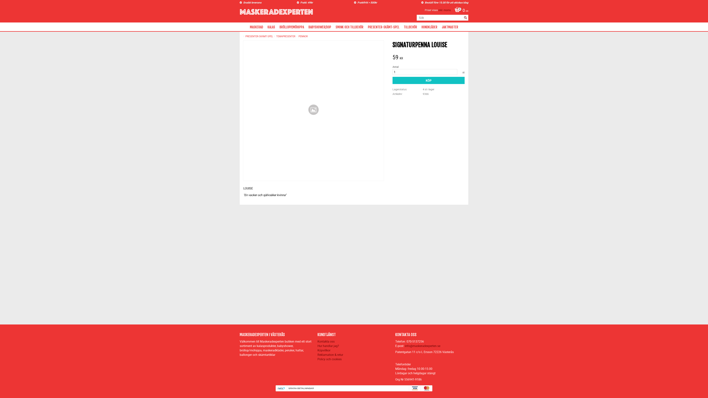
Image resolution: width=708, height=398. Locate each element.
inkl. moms (444, 10)
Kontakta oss (326, 341)
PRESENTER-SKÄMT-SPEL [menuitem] (383, 27)
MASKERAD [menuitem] (256, 27)
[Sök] (465, 17)
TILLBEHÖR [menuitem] (410, 27)
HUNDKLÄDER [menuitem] (429, 27)
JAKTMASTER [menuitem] (450, 27)
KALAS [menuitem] (271, 27)
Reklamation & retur (330, 355)
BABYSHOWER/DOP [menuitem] (319, 27)
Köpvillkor (323, 350)
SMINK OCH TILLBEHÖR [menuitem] (349, 27)
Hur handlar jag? (328, 346)
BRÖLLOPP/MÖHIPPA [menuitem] (292, 27)
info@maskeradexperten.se (422, 346)
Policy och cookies (329, 359)
